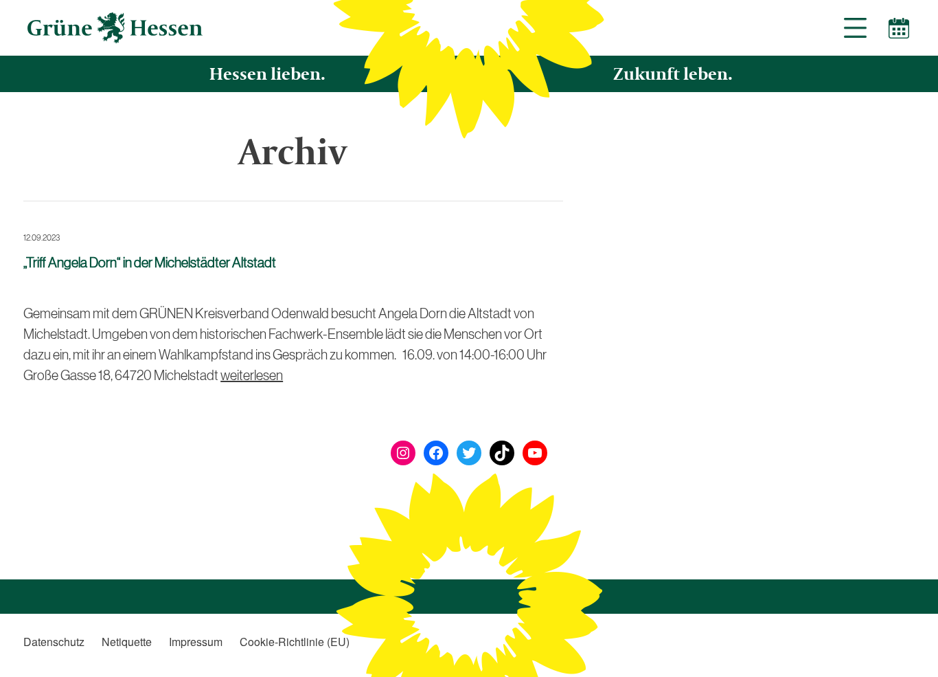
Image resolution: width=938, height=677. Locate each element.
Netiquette (127, 642)
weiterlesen (251, 375)
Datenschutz (53, 642)
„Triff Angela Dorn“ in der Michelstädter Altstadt (149, 262)
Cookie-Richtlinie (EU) (295, 642)
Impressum (195, 642)
